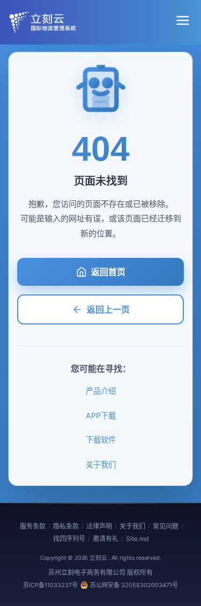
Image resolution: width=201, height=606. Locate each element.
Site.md (137, 539)
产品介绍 (101, 390)
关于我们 (101, 464)
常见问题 (165, 526)
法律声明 (99, 526)
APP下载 (101, 415)
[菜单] (183, 22)
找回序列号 (69, 539)
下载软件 (101, 439)
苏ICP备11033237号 (50, 585)
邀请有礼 (105, 539)
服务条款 (33, 526)
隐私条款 (66, 526)
